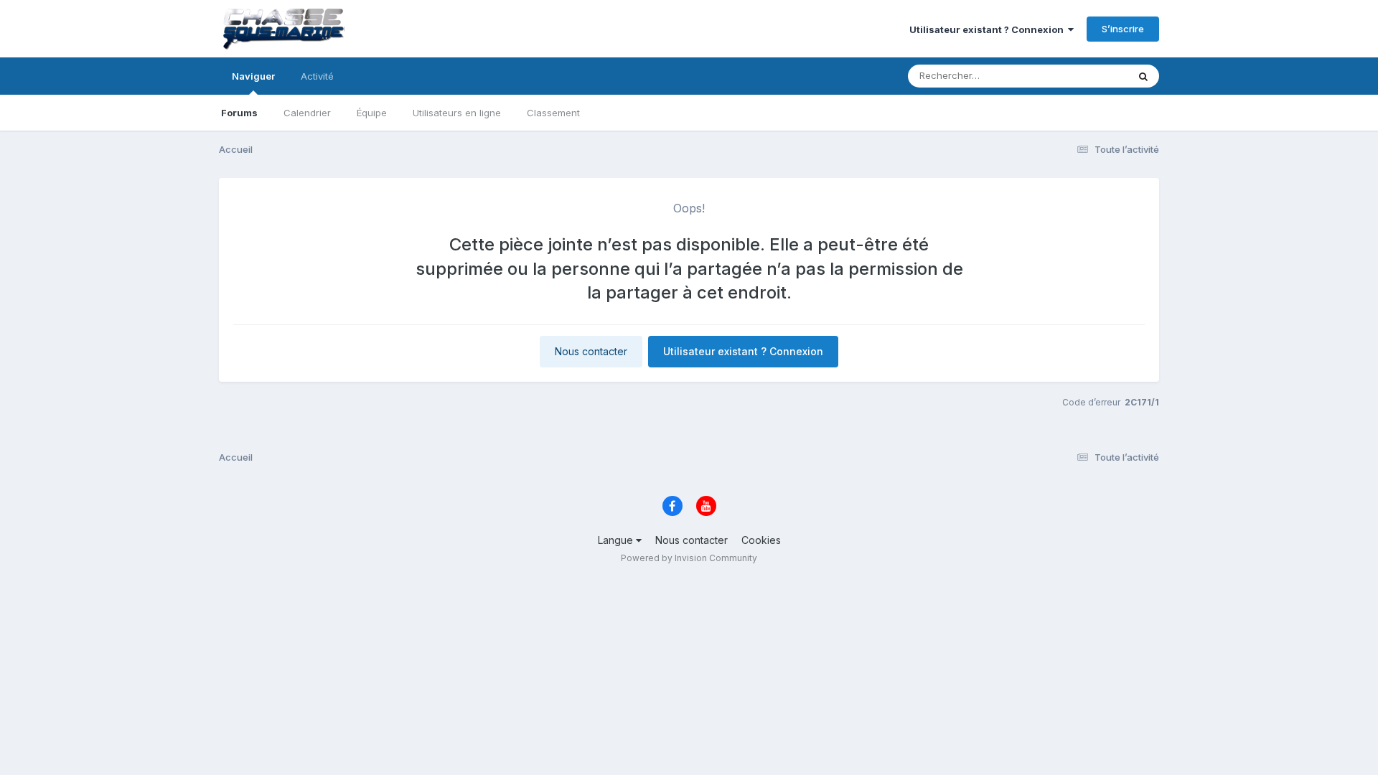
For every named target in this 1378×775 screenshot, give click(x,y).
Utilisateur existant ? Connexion (988, 29)
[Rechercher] (1143, 76)
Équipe (372, 112)
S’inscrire (1123, 28)
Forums (239, 112)
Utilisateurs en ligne (457, 112)
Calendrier (307, 112)
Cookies (761, 540)
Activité (317, 76)
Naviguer (253, 76)
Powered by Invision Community (689, 558)
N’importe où (1081, 75)
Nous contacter (591, 351)
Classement (553, 112)
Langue (617, 540)
